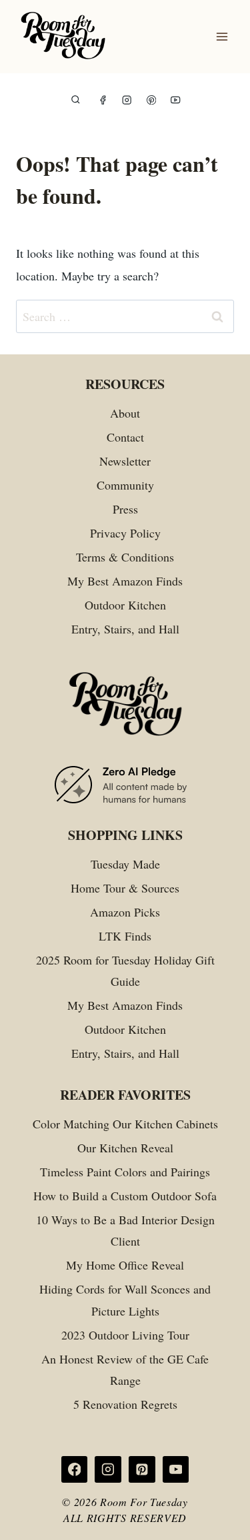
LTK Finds (125, 936)
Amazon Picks (125, 912)
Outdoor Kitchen (125, 605)
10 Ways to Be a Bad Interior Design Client (125, 1230)
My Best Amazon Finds (125, 581)
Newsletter (125, 461)
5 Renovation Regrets (125, 1404)
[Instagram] (127, 100)
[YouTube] (175, 100)
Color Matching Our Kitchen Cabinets (125, 1124)
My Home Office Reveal (125, 1265)
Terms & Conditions (125, 557)
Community (125, 485)
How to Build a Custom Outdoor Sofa (125, 1196)
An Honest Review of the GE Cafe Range (125, 1369)
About (125, 413)
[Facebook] (103, 100)
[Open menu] (221, 37)
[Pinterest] (151, 100)
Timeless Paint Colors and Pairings (125, 1172)
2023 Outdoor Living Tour (125, 1335)
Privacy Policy (125, 533)
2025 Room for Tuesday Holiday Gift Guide (125, 970)
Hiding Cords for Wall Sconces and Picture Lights (125, 1299)
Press (125, 509)
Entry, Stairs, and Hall (125, 629)
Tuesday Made (125, 864)
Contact (125, 437)
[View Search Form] (76, 100)
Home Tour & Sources (125, 888)
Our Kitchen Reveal (125, 1148)
